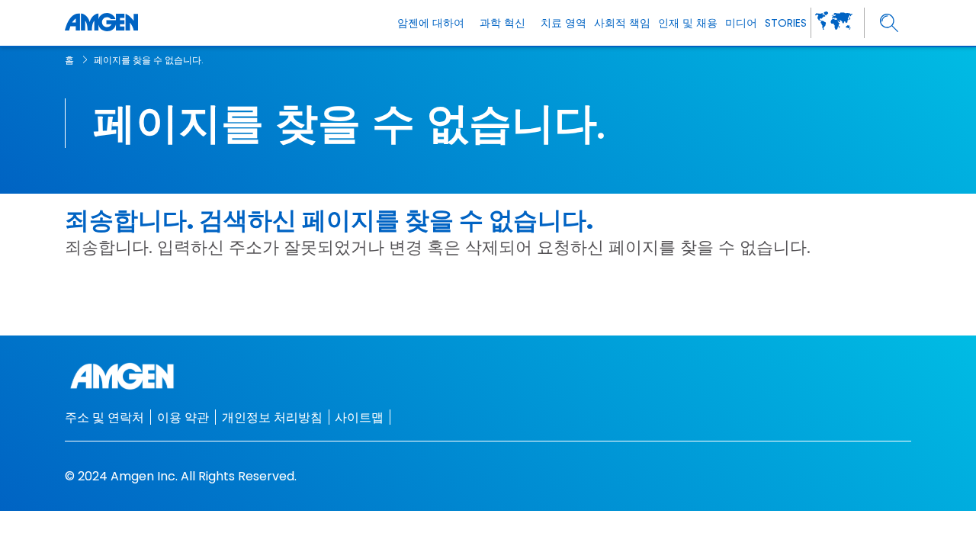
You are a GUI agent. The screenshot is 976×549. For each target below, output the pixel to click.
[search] (889, 23)
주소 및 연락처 (104, 417)
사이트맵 (359, 417)
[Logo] (488, 376)
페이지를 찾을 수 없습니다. (149, 59)
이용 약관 (183, 417)
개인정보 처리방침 (272, 417)
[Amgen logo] (101, 22)
